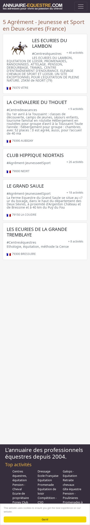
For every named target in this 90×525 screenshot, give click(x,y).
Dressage (44, 471)
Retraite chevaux (68, 482)
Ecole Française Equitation (48, 478)
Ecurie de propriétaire (20, 495)
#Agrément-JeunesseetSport (29, 163)
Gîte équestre (72, 489)
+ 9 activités (75, 109)
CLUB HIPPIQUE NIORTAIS (35, 155)
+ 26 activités (74, 162)
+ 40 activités (74, 53)
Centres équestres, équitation (19, 475)
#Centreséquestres (47, 53)
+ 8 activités (75, 241)
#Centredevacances (22, 110)
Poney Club (20, 502)
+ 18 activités (74, 193)
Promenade (46, 485)
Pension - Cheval (18, 487)
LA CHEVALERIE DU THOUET (37, 102)
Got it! (45, 519)
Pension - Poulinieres (70, 495)
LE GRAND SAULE (25, 186)
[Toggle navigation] (80, 6)
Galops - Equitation (70, 473)
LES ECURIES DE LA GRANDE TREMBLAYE (37, 232)
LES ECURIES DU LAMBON (49, 43)
